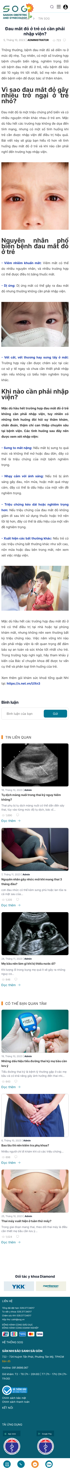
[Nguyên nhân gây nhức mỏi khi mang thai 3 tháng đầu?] (35, 849)
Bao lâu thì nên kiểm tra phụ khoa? (25, 1145)
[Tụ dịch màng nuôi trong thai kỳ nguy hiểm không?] (35, 765)
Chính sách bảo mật (14, 1397)
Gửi (55, 714)
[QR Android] (52, 1446)
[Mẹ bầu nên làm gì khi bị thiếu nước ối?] (35, 933)
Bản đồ (6, 1361)
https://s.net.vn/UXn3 (23, 683)
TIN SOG (44, 18)
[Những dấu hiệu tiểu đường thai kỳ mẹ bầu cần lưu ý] (35, 1031)
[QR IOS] (18, 1446)
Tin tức (24, 18)
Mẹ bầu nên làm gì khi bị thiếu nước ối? (28, 963)
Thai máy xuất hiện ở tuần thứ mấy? (26, 1221)
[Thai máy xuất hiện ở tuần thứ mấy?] (35, 1191)
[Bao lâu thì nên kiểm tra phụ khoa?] (35, 1115)
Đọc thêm (9, 821)
